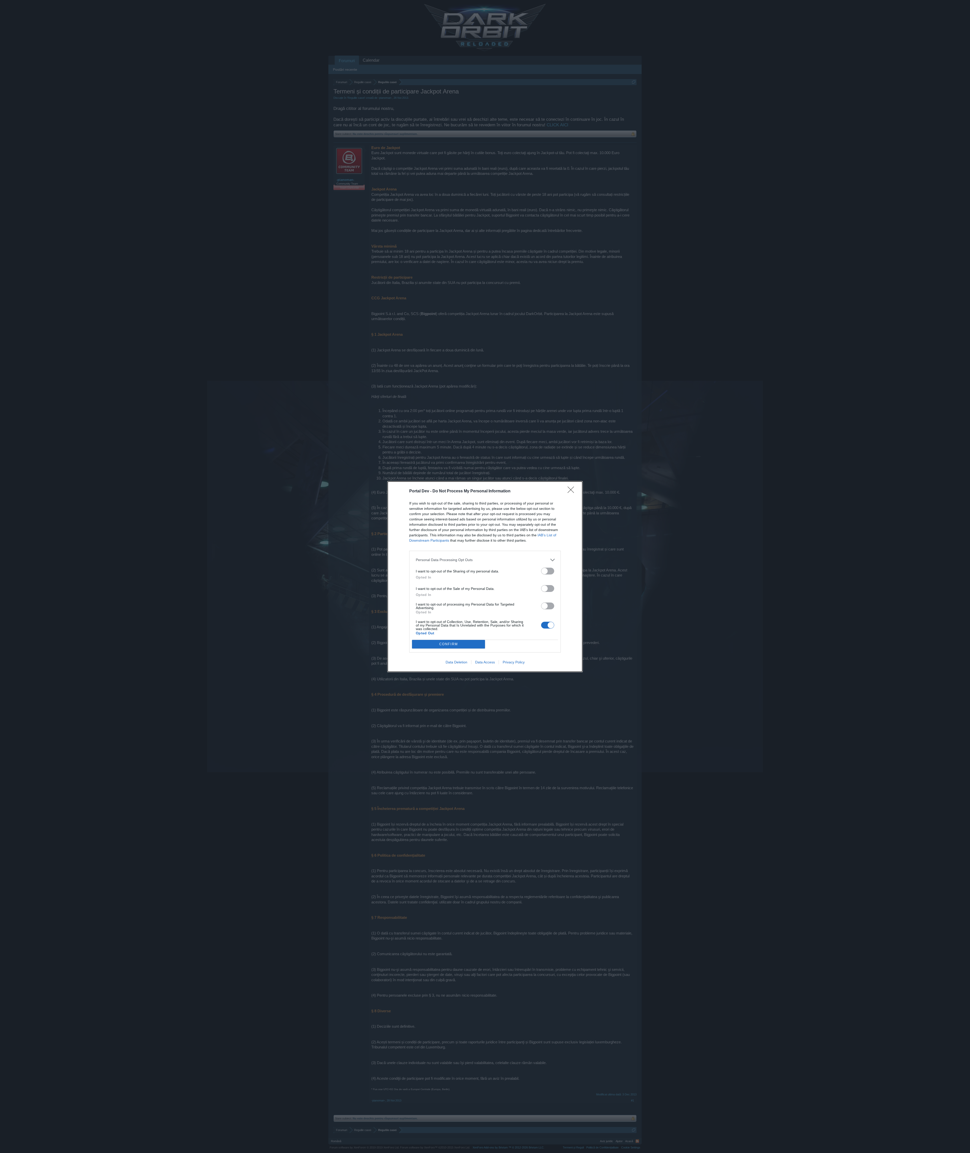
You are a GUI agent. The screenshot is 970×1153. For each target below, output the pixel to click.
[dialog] (485, 577)
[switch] (547, 571)
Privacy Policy (514, 662)
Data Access (485, 662)
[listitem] (485, 560)
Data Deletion (456, 662)
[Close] (572, 491)
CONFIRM (448, 644)
